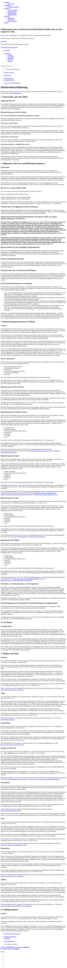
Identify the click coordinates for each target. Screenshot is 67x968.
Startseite (6, 2)
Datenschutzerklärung (10, 936)
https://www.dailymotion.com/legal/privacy (12, 876)
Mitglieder (7, 8)
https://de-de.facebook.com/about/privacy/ (40, 451)
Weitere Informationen (16, 93)
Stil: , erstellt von (10, 949)
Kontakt (6, 22)
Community (7, 5)
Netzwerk (7, 16)
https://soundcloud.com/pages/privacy (11, 810)
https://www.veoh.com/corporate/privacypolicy (13, 845)
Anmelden (3, 41)
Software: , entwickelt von (15, 947)
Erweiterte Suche (9, 72)
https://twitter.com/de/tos (20, 536)
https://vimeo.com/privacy (8, 719)
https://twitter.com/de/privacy (38, 536)
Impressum (7, 938)
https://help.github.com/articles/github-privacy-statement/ (16, 580)
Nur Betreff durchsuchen (13, 69)
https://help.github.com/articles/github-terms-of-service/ (29, 579)
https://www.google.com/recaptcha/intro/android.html (44, 779)
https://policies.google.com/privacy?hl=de (46, 494)
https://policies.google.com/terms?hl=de (44, 493)
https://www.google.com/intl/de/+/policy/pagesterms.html (16, 494)
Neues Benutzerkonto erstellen (9, 47)
